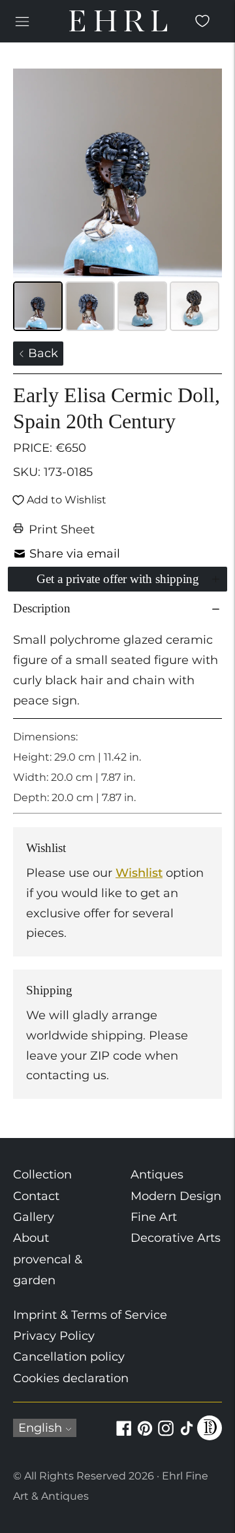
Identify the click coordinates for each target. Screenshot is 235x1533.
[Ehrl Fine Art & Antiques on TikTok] (187, 1436)
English (40, 1428)
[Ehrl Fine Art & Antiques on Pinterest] (145, 1436)
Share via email (74, 553)
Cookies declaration (71, 1378)
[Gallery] (117, 202)
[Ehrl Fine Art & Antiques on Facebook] (124, 1436)
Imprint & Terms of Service (90, 1315)
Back (41, 353)
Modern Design (176, 1196)
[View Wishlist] (202, 20)
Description (41, 608)
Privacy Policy (54, 1336)
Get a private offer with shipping (118, 579)
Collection (42, 1174)
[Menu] (22, 21)
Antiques (157, 1174)
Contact (36, 1196)
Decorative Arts (176, 1238)
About (31, 1238)
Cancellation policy (69, 1357)
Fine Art (154, 1217)
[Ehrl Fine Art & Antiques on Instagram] (166, 1436)
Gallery (33, 1217)
